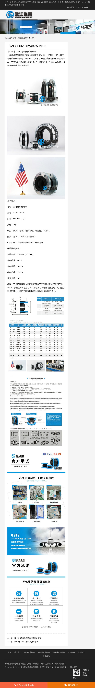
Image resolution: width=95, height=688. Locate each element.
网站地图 (73, 667)
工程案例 (71, 652)
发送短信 (73, 685)
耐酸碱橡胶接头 (59, 652)
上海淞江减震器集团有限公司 (30, 667)
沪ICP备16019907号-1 (59, 667)
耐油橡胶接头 (29, 652)
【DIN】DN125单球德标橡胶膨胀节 (27, 638)
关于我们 (17, 652)
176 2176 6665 (25, 685)
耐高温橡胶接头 (24, 38)
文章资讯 (81, 652)
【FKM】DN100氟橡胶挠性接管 (25, 642)
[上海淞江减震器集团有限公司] (18, 14)
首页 (14, 38)
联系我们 (46, 656)
